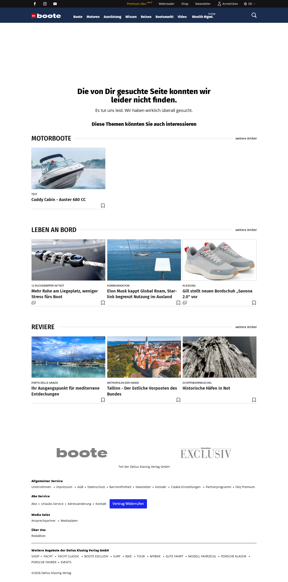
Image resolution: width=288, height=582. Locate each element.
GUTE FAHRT (175, 556)
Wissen (131, 17)
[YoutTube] (55, 3)
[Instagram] (45, 3)
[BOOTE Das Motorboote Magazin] (49, 16)
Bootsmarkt (165, 17)
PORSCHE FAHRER (44, 562)
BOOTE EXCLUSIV (96, 556)
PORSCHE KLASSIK (234, 556)
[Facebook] (34, 3)
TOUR (141, 556)
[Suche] (254, 15)
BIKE (129, 556)
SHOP (35, 556)
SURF (117, 556)
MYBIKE (155, 556)
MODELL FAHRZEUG (202, 556)
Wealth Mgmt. (203, 16)
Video (182, 17)
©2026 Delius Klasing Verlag (51, 573)
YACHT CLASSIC (69, 556)
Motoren (93, 17)
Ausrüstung (112, 17)
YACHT (48, 556)
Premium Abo (139, 4)
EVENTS (66, 562)
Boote (77, 17)
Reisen (146, 17)
